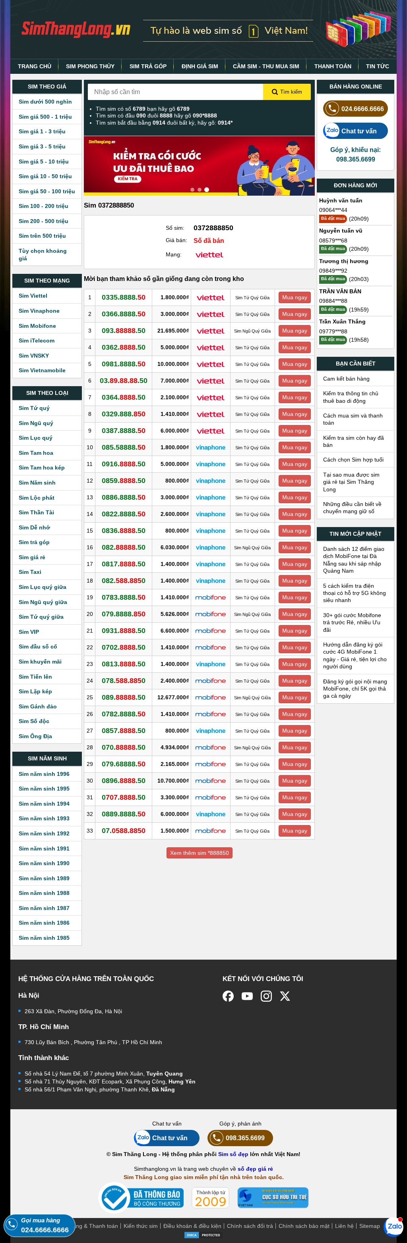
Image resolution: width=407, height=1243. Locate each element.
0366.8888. (123, 314)
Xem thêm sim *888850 (199, 853)
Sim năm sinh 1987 (44, 908)
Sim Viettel (33, 295)
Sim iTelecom (36, 340)
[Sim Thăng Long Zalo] (393, 1227)
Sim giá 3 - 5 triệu (42, 146)
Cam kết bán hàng (346, 378)
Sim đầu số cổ (38, 646)
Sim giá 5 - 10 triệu (44, 161)
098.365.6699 (245, 1137)
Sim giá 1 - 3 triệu (42, 131)
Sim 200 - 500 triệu (43, 221)
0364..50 (123, 397)
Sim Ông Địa (35, 736)
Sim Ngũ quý (36, 423)
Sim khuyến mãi (40, 661)
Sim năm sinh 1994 (44, 803)
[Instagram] (266, 996)
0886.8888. (123, 497)
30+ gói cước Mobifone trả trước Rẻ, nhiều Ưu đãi (352, 622)
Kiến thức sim (141, 1226)
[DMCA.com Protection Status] (203, 1234)
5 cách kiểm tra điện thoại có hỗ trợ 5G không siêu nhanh (354, 593)
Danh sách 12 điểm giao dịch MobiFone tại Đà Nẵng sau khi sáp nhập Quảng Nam (353, 560)
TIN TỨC (377, 66)
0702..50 (123, 647)
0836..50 (123, 531)
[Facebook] (228, 996)
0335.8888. (123, 297)
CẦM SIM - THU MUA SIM (266, 66)
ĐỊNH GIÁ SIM (200, 66)
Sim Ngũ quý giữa (43, 602)
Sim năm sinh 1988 (44, 893)
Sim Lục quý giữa (42, 587)
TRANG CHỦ (34, 66)
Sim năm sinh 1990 (44, 863)
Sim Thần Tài (36, 512)
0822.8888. (123, 514)
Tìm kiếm (291, 92)
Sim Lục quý (35, 438)
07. (123, 831)
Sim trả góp (34, 542)
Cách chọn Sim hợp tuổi (353, 459)
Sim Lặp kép (35, 691)
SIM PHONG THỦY (90, 66)
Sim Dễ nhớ (34, 527)
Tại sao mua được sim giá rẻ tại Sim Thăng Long (351, 482)
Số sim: (175, 228)
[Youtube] (247, 996)
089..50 (123, 697)
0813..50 (123, 664)
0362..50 (123, 347)
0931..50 (123, 631)
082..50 (123, 547)
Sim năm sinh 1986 (44, 923)
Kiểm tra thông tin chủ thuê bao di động (350, 397)
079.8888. (123, 614)
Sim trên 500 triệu (42, 236)
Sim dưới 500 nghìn (45, 101)
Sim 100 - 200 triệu (43, 206)
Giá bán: (176, 240)
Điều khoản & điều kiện (192, 1226)
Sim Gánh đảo (38, 706)
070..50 (123, 747)
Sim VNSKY (34, 355)
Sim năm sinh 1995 (44, 788)
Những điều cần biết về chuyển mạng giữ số (352, 507)
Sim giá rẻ (32, 557)
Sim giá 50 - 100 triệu (47, 191)
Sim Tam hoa (36, 453)
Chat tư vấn (359, 131)
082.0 (123, 581)
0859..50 (123, 481)
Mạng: (174, 254)
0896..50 (123, 781)
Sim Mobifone (37, 326)
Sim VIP (29, 632)
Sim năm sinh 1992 (44, 833)
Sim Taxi (30, 572)
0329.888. (123, 414)
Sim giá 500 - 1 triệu (45, 117)
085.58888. (123, 447)
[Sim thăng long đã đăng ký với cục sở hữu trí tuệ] (273, 1197)
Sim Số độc (34, 721)
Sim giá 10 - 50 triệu (45, 176)
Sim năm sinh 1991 (44, 848)
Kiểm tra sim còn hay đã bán (353, 441)
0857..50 (123, 731)
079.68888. (123, 764)
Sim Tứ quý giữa (41, 617)
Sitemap (369, 1226)
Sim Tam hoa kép (42, 467)
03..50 (123, 381)
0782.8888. (123, 714)
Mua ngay (294, 297)
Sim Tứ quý (34, 408)
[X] (285, 996)
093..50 (123, 331)
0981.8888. (123, 364)
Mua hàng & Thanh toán (87, 1226)
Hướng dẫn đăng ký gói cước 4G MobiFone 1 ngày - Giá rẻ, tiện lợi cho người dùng (355, 655)
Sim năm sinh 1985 (44, 938)
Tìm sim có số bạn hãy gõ (143, 109)
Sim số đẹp (233, 1154)
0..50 (123, 797)
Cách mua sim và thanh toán (353, 419)
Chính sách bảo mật (304, 1226)
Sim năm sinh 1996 (44, 774)
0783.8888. (123, 597)
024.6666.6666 (362, 108)
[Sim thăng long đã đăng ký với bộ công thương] (141, 1198)
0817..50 (123, 564)
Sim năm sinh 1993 (44, 818)
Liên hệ (344, 1226)
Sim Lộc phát (36, 498)
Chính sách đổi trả (250, 1226)
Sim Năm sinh (37, 482)
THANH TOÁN (332, 66)
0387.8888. (123, 431)
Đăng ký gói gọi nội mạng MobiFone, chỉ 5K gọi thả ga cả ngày (355, 688)
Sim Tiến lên (35, 676)
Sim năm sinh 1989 (44, 878)
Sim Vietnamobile (42, 370)
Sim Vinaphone (39, 311)
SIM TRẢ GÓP (148, 66)
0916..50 (123, 464)
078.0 (123, 681)
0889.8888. (123, 814)
